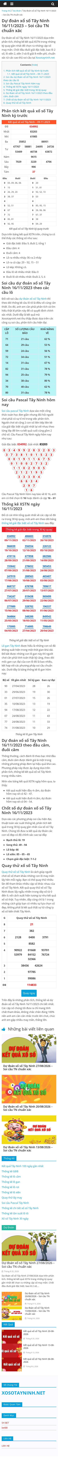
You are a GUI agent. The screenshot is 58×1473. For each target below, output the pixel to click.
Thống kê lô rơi (10, 1187)
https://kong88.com (33, 1457)
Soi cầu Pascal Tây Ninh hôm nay (21, 83)
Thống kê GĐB (10, 1171)
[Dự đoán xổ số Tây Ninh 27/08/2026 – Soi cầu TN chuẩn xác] (29, 1036)
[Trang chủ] (5, 4)
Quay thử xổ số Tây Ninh (17, 102)
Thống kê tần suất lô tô (15, 1213)
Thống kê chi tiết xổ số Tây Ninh (20, 1208)
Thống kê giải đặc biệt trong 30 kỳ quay (24, 90)
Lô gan (11, 645)
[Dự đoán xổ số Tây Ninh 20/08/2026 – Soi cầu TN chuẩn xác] (29, 1076)
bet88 (5, 1427)
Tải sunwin (6, 1467)
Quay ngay (29, 993)
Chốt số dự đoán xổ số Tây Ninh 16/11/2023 (27, 99)
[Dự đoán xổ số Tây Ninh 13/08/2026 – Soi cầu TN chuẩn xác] (29, 1117)
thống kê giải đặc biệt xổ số (23, 523)
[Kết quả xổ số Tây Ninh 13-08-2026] (12, 1345)
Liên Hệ (5, 1445)
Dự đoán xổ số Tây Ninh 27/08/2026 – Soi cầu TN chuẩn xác (28, 1067)
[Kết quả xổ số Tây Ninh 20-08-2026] (12, 1331)
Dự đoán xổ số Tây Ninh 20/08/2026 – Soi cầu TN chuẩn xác (28, 1108)
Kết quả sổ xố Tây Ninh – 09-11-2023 (28, 73)
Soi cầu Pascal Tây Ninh (15, 1203)
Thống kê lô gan (11, 1182)
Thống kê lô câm (11, 1176)
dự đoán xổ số (33, 298)
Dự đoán (17, 10)
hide (34, 64)
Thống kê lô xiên (11, 1192)
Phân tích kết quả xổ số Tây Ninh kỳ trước (26, 70)
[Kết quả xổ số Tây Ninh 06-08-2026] (12, 1359)
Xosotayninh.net (45, 57)
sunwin (34, 1471)
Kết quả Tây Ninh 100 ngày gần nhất (22, 1166)
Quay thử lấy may (12, 1197)
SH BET (5, 1422)
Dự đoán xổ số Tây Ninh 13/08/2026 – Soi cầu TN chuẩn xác (28, 1148)
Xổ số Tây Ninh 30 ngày (15, 1218)
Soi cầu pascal (15, 411)
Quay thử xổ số (16, 872)
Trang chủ (6, 10)
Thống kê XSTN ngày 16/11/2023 (21, 86)
